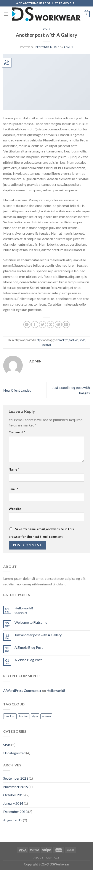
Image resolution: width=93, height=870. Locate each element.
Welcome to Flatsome (30, 622)
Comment (17, 432)
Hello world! (23, 608)
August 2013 (12, 820)
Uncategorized (14, 753)
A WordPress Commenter (22, 690)
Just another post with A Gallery (38, 635)
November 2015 (15, 787)
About (38, 857)
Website (15, 509)
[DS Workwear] (46, 14)
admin (68, 47)
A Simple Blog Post (28, 647)
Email (13, 489)
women (46, 344)
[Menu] (5, 14)
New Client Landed (17, 390)
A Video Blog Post (28, 660)
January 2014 (13, 803)
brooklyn (63, 340)
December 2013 (15, 811)
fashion (73, 340)
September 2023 (15, 778)
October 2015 (14, 795)
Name (14, 469)
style (82, 340)
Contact (52, 857)
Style (46, 29)
